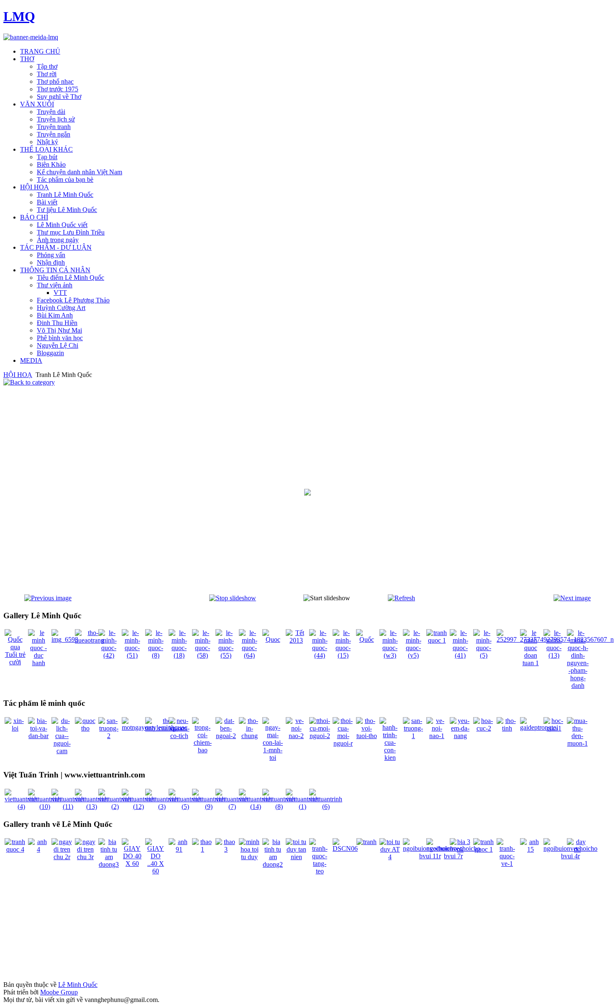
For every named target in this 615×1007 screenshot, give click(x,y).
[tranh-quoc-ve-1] (507, 863)
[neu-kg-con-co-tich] (179, 735)
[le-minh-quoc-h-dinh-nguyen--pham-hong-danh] (578, 685)
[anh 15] (530, 849)
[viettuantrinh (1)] (302, 806)
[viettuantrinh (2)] (114, 806)
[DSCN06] (345, 848)
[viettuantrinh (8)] (278, 806)
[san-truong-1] (413, 735)
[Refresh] (401, 598)
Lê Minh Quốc (77, 984)
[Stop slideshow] (232, 598)
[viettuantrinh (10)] (44, 806)
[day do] (577, 849)
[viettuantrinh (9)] (208, 806)
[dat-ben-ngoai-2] (225, 735)
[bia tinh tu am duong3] (108, 864)
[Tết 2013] (296, 640)
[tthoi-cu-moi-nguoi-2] (319, 735)
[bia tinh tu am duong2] (272, 864)
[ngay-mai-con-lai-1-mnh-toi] (272, 757)
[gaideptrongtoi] (539, 727)
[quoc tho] (85, 728)
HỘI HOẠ (17, 374)
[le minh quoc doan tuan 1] (530, 662)
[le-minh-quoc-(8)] (155, 655)
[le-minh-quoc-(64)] (249, 655)
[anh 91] (179, 849)
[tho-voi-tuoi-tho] (366, 735)
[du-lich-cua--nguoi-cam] (61, 750)
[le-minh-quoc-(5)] (483, 655)
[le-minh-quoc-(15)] (343, 655)
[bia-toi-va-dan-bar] (38, 735)
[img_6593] (64, 639)
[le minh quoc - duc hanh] (38, 662)
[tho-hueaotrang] (89, 640)
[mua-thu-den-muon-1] (577, 743)
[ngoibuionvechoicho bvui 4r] (570, 856)
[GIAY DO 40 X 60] (132, 863)
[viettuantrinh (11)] (68, 806)
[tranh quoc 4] (15, 849)
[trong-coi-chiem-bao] (202, 750)
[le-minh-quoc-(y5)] (413, 655)
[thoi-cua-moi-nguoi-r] (343, 743)
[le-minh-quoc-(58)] (202, 655)
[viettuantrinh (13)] (91, 806)
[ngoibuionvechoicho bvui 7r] (453, 856)
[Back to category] (29, 382)
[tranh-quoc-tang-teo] (319, 871)
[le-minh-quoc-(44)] (319, 655)
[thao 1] (202, 849)
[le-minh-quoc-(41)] (460, 655)
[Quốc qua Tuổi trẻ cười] (15, 662)
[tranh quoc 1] (436, 640)
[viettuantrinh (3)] (161, 806)
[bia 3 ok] (460, 849)
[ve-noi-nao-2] (296, 735)
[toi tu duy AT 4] (389, 856)
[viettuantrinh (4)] (21, 806)
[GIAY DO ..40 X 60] (155, 871)
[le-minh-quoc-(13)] (553, 655)
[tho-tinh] (507, 728)
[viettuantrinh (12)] (138, 806)
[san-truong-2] (108, 735)
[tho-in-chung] (249, 735)
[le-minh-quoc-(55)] (225, 655)
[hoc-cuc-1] (553, 728)
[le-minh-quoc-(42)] (108, 655)
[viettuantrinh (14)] (255, 806)
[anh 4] (38, 849)
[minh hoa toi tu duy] (249, 856)
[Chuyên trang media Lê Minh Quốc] (30, 37)
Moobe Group (59, 992)
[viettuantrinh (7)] (232, 806)
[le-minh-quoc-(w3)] (389, 655)
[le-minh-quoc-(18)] (179, 655)
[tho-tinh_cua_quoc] (164, 728)
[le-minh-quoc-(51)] (132, 655)
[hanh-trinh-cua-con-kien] (389, 757)
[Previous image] (48, 598)
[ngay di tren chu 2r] (61, 856)
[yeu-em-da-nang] (460, 735)
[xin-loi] (15, 728)
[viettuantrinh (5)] (185, 806)
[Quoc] (272, 639)
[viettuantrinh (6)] (325, 806)
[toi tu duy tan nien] (296, 856)
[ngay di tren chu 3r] (85, 856)
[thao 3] (225, 849)
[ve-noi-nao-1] (436, 735)
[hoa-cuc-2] (483, 728)
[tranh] (366, 841)
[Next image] (572, 598)
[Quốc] (366, 639)
